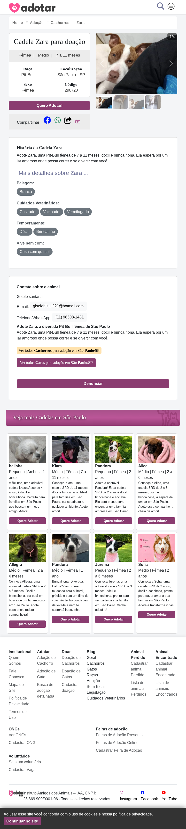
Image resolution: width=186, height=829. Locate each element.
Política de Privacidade (19, 701)
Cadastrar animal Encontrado (165, 669)
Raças (92, 675)
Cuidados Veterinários (106, 698)
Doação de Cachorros (71, 660)
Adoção (93, 681)
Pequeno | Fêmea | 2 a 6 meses (113, 591)
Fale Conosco (16, 674)
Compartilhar (28, 122)
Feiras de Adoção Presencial (121, 735)
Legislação (96, 692)
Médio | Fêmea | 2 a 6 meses (155, 493)
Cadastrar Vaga (22, 770)
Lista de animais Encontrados (166, 688)
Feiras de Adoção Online (117, 743)
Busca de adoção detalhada (45, 690)
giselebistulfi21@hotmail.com (58, 306)
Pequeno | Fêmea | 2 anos (113, 493)
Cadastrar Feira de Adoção (119, 750)
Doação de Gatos (71, 674)
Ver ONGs (17, 735)
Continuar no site (22, 821)
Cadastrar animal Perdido (139, 669)
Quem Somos (15, 660)
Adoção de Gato (46, 674)
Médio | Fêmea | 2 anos (156, 589)
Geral (91, 658)
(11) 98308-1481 (69, 317)
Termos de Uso (18, 715)
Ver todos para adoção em (59, 350)
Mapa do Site (16, 687)
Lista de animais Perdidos (138, 688)
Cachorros (96, 663)
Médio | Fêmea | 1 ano (70, 591)
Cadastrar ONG (22, 743)
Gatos (92, 669)
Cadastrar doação (70, 687)
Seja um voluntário (25, 762)
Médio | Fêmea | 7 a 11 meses (70, 493)
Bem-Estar (96, 687)
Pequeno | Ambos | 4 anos (27, 493)
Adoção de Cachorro (46, 660)
